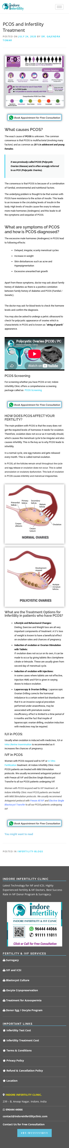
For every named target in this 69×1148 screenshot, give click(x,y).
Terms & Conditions (19, 1050)
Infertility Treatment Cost (22, 1040)
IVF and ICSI (13, 970)
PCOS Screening (33, 390)
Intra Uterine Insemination (18, 744)
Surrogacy (12, 960)
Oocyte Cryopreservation (21, 990)
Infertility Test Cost (18, 1030)
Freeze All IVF (37, 800)
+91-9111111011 (34, 1133)
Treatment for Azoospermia (23, 1000)
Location (11, 1080)
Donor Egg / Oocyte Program (24, 1010)
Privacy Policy (15, 1060)
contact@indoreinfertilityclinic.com (25, 1116)
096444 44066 (14, 1109)
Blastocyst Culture (17, 980)
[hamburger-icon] (59, 7)
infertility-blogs (30, 851)
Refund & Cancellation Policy (24, 1070)
